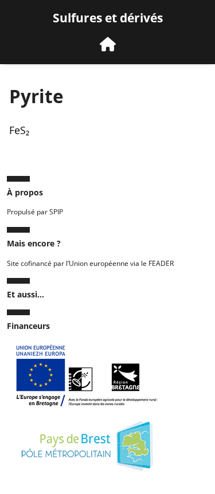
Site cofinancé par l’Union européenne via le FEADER (90, 263)
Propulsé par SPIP (35, 211)
